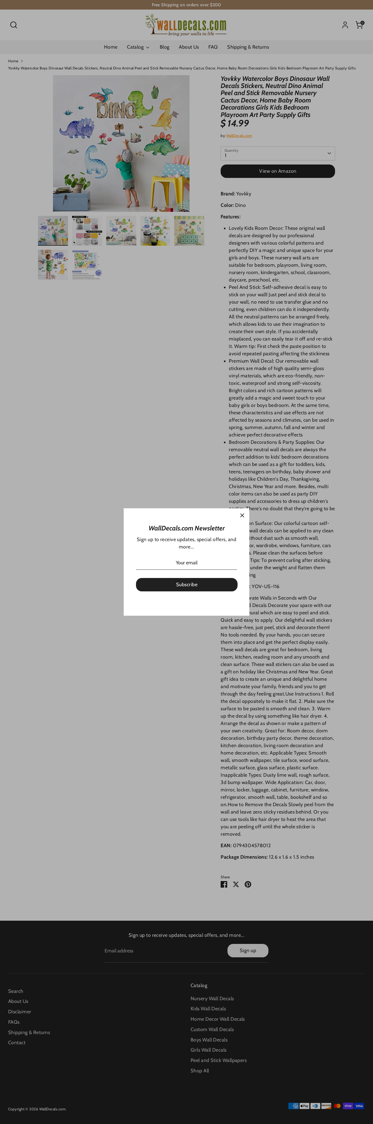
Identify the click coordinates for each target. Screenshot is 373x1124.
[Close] (242, 515)
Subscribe (186, 585)
